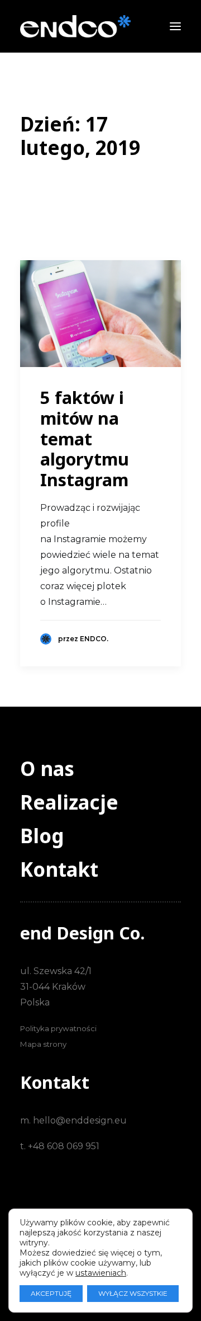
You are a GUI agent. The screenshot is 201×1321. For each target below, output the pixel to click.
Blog (42, 835)
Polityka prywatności (58, 1028)
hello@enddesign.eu (80, 1120)
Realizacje (69, 802)
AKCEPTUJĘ (51, 1293)
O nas (47, 768)
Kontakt (59, 869)
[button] (175, 26)
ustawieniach (100, 1273)
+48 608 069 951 (63, 1146)
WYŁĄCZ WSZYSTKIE (133, 1293)
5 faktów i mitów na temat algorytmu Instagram (84, 438)
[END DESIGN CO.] (75, 26)
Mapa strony (43, 1044)
